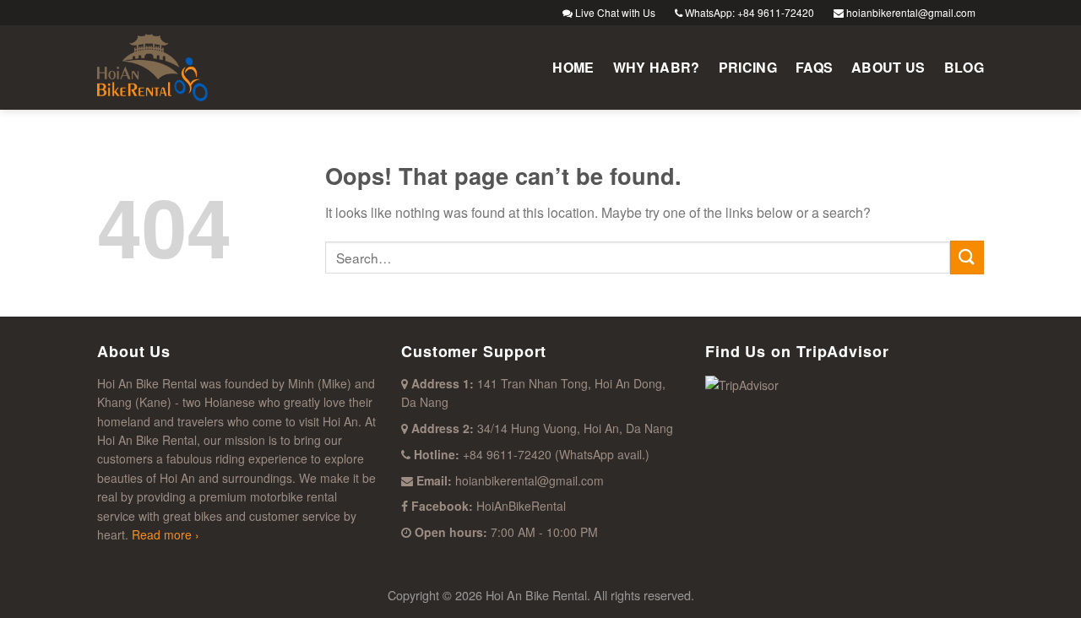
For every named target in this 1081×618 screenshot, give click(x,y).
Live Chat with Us (614, 12)
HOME (573, 67)
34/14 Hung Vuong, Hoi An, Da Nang (575, 428)
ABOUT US (888, 67)
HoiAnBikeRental (521, 505)
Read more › (163, 534)
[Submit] (967, 257)
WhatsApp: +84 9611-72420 (748, 12)
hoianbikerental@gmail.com (909, 12)
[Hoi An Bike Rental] (181, 67)
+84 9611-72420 (507, 454)
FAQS (814, 67)
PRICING (748, 67)
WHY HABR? (656, 67)
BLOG (964, 67)
